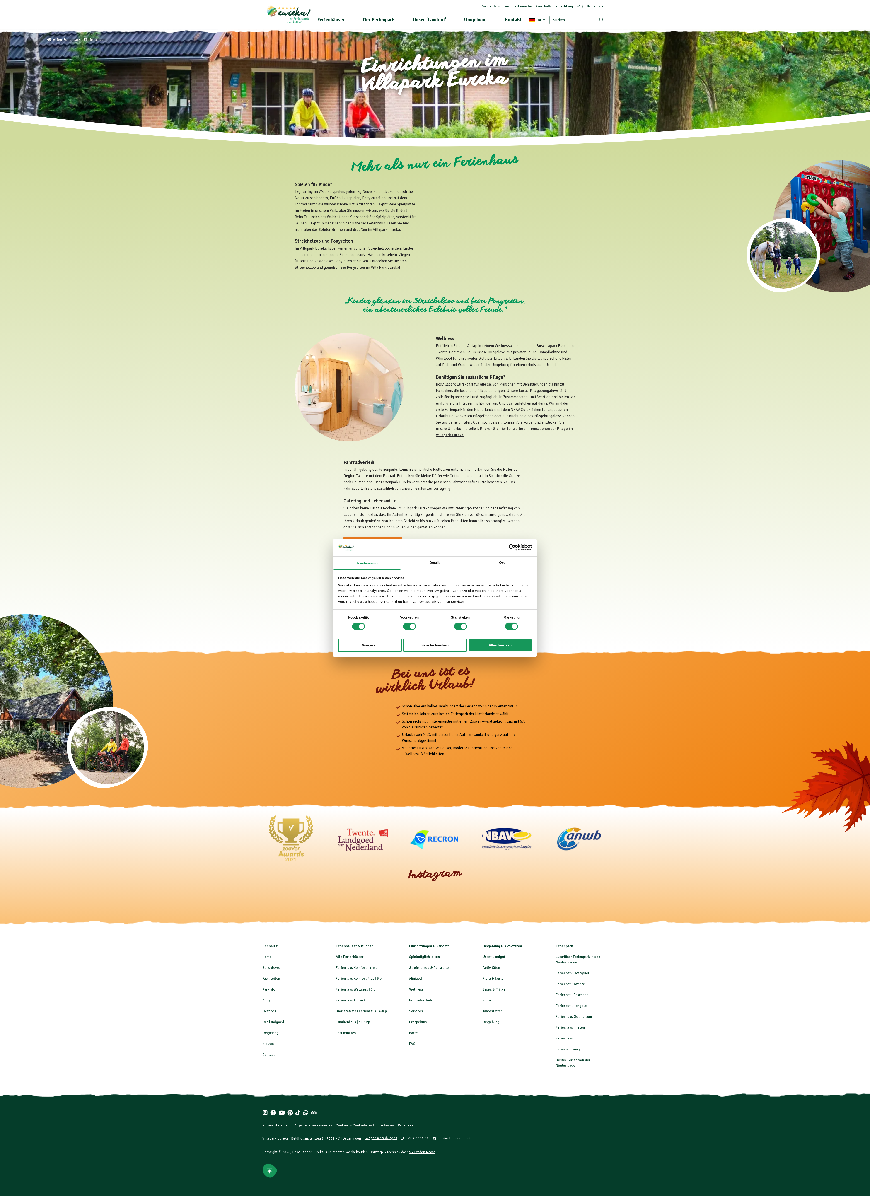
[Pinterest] (290, 1112)
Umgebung (475, 20)
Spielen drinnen (332, 229)
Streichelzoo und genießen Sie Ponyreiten (330, 267)
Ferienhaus (564, 1038)
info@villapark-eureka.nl (456, 1138)
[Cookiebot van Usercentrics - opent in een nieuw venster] (512, 547)
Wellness (416, 989)
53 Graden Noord (422, 1152)
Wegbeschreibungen (381, 1138)
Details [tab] (435, 562)
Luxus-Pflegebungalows (539, 390)
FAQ (580, 6)
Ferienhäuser (331, 20)
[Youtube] (282, 1112)
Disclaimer (385, 1125)
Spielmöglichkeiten (424, 957)
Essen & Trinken (495, 989)
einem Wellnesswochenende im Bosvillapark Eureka (527, 345)
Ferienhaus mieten (570, 1027)
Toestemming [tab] (367, 563)
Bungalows (271, 967)
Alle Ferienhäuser (350, 957)
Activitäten (491, 967)
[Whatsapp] (305, 1112)
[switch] (409, 626)
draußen (360, 229)
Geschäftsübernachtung (554, 6)
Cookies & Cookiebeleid (355, 1125)
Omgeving (270, 1033)
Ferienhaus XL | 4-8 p (352, 1000)
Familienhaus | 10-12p (353, 1022)
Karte (413, 1033)
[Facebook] (273, 1112)
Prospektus (418, 1022)
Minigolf (415, 978)
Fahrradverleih (420, 1000)
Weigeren (369, 645)
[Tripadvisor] (314, 1112)
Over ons (269, 1011)
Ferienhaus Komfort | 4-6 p (356, 967)
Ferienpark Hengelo (571, 1005)
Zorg (266, 1000)
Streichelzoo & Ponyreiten (430, 967)
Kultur (487, 1000)
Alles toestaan (500, 645)
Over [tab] (503, 562)
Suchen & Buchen (495, 6)
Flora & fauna (493, 978)
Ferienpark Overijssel (572, 973)
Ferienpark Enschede (572, 995)
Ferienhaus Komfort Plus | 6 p (359, 978)
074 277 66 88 (417, 1138)
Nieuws (268, 1044)
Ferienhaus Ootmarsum (574, 1016)
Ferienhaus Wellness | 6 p (355, 989)
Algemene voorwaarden (313, 1125)
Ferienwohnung (568, 1049)
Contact (268, 1054)
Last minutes (523, 6)
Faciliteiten (271, 978)
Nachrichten (596, 6)
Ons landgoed (273, 1022)
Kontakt (513, 20)
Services (416, 1011)
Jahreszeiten (493, 1011)
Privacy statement (276, 1125)
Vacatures (405, 1125)
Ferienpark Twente (570, 984)
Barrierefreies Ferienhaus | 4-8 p (361, 1011)
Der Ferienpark (379, 20)
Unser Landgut (494, 957)
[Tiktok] (297, 1112)
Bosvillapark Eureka (308, 1152)
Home (267, 957)
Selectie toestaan (435, 645)
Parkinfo (268, 989)
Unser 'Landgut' (429, 20)
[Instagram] (265, 1112)
